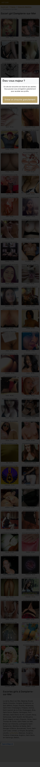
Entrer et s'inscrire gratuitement (20, 99)
